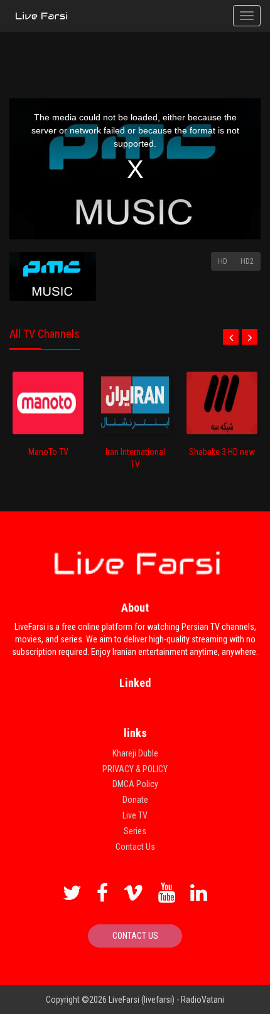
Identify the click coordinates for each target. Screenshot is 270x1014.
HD (222, 261)
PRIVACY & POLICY (135, 769)
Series (135, 831)
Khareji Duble (135, 753)
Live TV (135, 815)
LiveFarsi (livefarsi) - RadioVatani (166, 1000)
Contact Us (135, 847)
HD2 (247, 261)
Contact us (135, 936)
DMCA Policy (135, 784)
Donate (135, 800)
